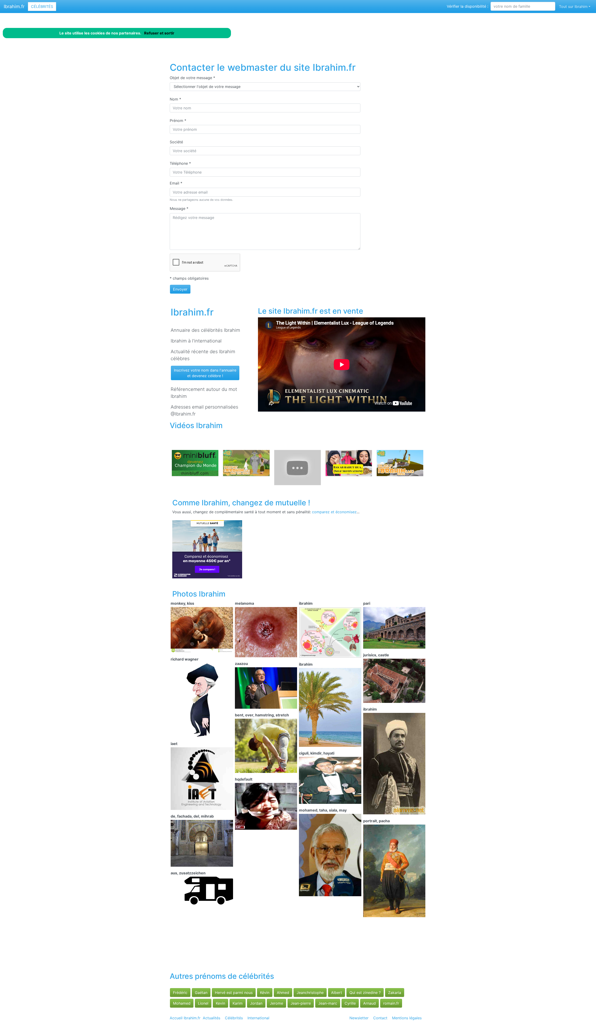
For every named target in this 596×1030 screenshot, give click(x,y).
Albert (336, 992)
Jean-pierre (301, 1003)
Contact (380, 1018)
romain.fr (391, 1003)
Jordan (256, 1003)
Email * (176, 183)
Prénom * (178, 120)
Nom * (175, 99)
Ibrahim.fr (14, 6)
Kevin (220, 1003)
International (258, 1018)
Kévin (264, 992)
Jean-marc (327, 1003)
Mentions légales (407, 1018)
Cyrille (350, 1003)
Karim (238, 1003)
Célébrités (42, 6)
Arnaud (369, 1003)
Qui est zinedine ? (365, 992)
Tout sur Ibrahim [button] (573, 6)
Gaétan (201, 992)
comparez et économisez (334, 512)
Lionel (203, 1003)
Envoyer (180, 289)
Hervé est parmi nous (234, 992)
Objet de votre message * (192, 77)
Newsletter (359, 1018)
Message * (179, 208)
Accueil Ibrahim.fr (185, 1018)
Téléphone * (180, 163)
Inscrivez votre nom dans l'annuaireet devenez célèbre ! (205, 373)
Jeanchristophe (310, 992)
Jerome (276, 1003)
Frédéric (180, 992)
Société (176, 142)
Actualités (211, 1018)
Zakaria (394, 992)
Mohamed (181, 1003)
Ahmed (283, 992)
